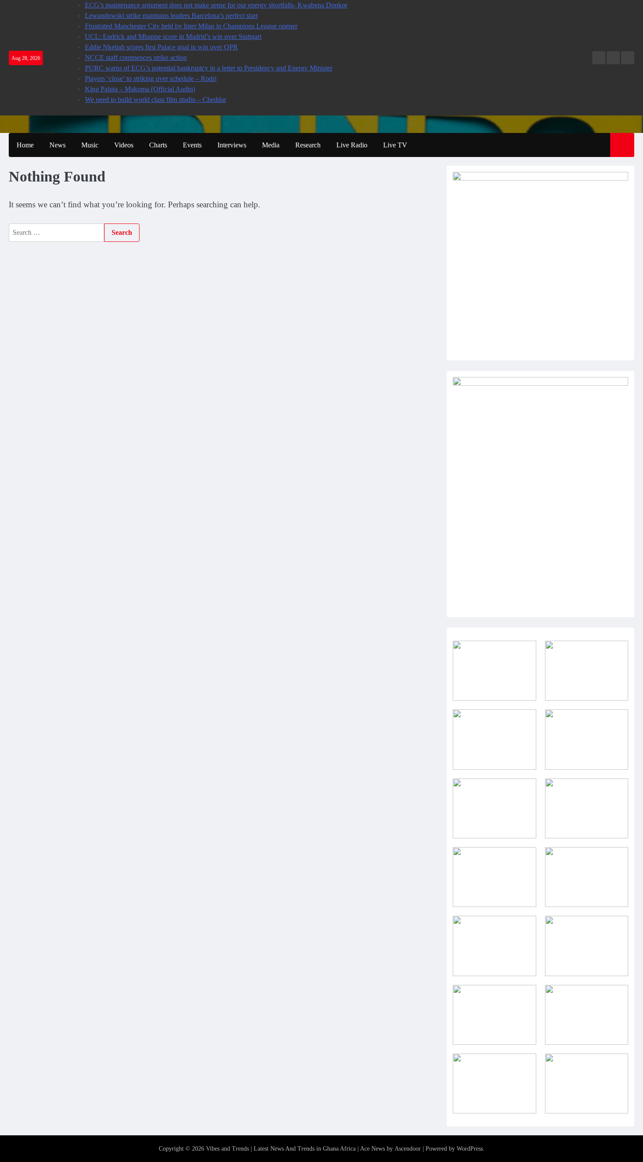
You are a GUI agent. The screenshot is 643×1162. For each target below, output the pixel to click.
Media (271, 145)
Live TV (395, 145)
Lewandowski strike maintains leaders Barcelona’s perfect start (171, 15)
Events (192, 145)
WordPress (470, 1148)
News (57, 145)
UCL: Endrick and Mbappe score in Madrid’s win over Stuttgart (173, 36)
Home (25, 145)
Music (89, 145)
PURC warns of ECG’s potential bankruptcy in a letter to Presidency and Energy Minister (208, 68)
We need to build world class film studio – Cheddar (155, 99)
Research (308, 145)
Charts (158, 145)
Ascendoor (408, 1148)
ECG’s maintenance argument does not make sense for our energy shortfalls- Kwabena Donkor (216, 5)
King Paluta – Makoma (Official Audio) (140, 89)
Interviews (231, 145)
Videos (123, 145)
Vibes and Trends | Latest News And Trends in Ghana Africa (281, 1148)
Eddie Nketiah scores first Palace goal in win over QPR (161, 47)
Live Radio (351, 145)
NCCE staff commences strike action (136, 57)
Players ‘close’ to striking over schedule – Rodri (151, 78)
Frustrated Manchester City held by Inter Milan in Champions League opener (191, 26)
